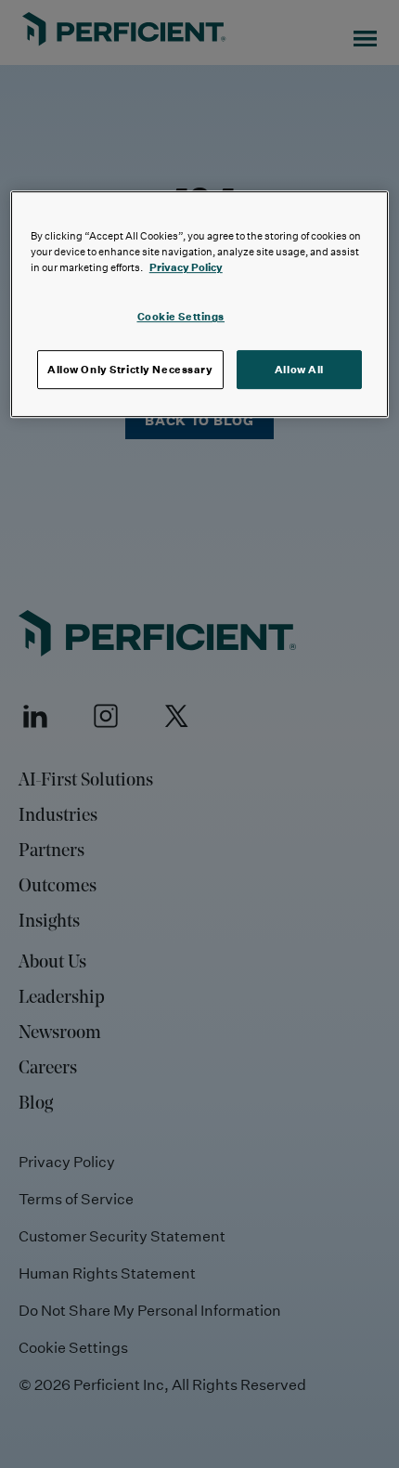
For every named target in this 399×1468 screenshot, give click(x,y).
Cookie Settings (181, 316)
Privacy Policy (186, 267)
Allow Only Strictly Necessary (130, 369)
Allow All (299, 369)
